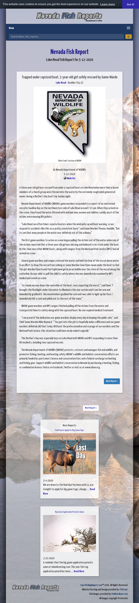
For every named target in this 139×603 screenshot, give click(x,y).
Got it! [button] (130, 4)
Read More (79, 571)
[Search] (128, 36)
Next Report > (112, 381)
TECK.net (123, 589)
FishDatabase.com (119, 594)
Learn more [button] (107, 4)
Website (71, 178)
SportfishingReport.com (91, 585)
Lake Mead (61, 82)
